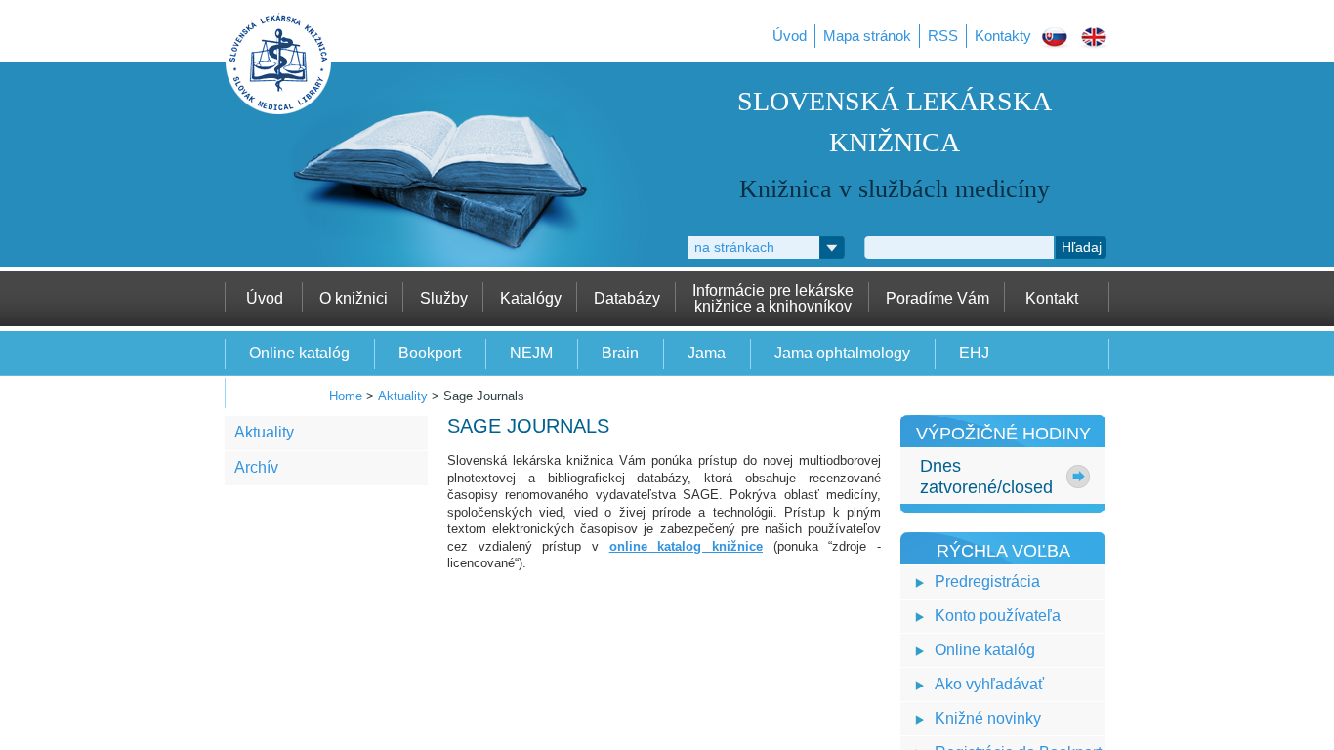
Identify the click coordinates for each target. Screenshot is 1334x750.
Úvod (789, 35)
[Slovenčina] (1054, 40)
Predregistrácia (987, 581)
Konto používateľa (998, 615)
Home (345, 396)
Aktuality (403, 396)
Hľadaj (1082, 247)
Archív (256, 467)
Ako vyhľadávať (989, 684)
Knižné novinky (988, 718)
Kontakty (1003, 35)
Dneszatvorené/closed (986, 476)
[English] (1093, 40)
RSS (943, 35)
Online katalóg (985, 650)
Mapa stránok (867, 35)
